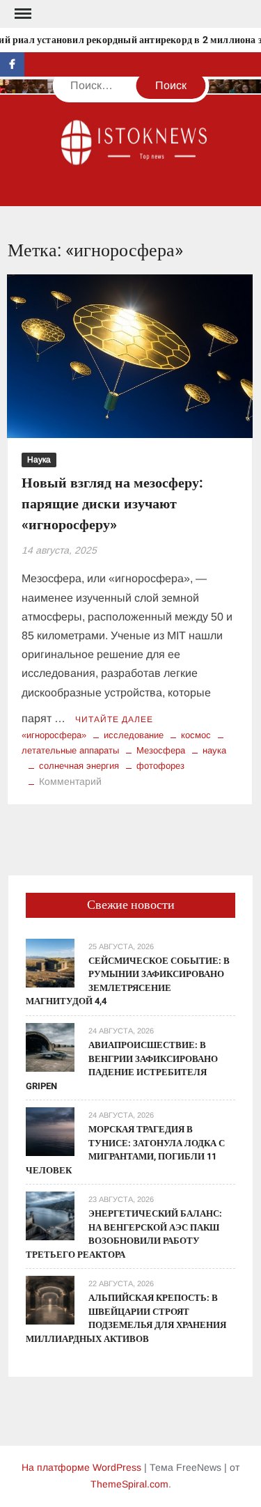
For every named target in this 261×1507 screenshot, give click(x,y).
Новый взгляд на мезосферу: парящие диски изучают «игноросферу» (112, 504)
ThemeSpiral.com (129, 1484)
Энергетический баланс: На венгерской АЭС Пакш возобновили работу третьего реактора (124, 1234)
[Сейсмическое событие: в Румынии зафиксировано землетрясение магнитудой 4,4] (50, 962)
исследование (134, 735)
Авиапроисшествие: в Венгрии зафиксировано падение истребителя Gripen (122, 1065)
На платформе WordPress (81, 1467)
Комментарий (70, 781)
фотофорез (160, 765)
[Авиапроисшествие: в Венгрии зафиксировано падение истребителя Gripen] (50, 1046)
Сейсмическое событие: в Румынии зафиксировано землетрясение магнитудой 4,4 (128, 981)
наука (214, 750)
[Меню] (21, 14)
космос (196, 735)
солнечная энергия (79, 765)
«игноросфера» (54, 735)
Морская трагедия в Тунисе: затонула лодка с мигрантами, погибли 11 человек (125, 1150)
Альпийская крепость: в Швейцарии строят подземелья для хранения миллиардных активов (126, 1318)
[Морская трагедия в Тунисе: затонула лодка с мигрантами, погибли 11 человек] (50, 1131)
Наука (39, 459)
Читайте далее (114, 719)
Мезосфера (160, 750)
